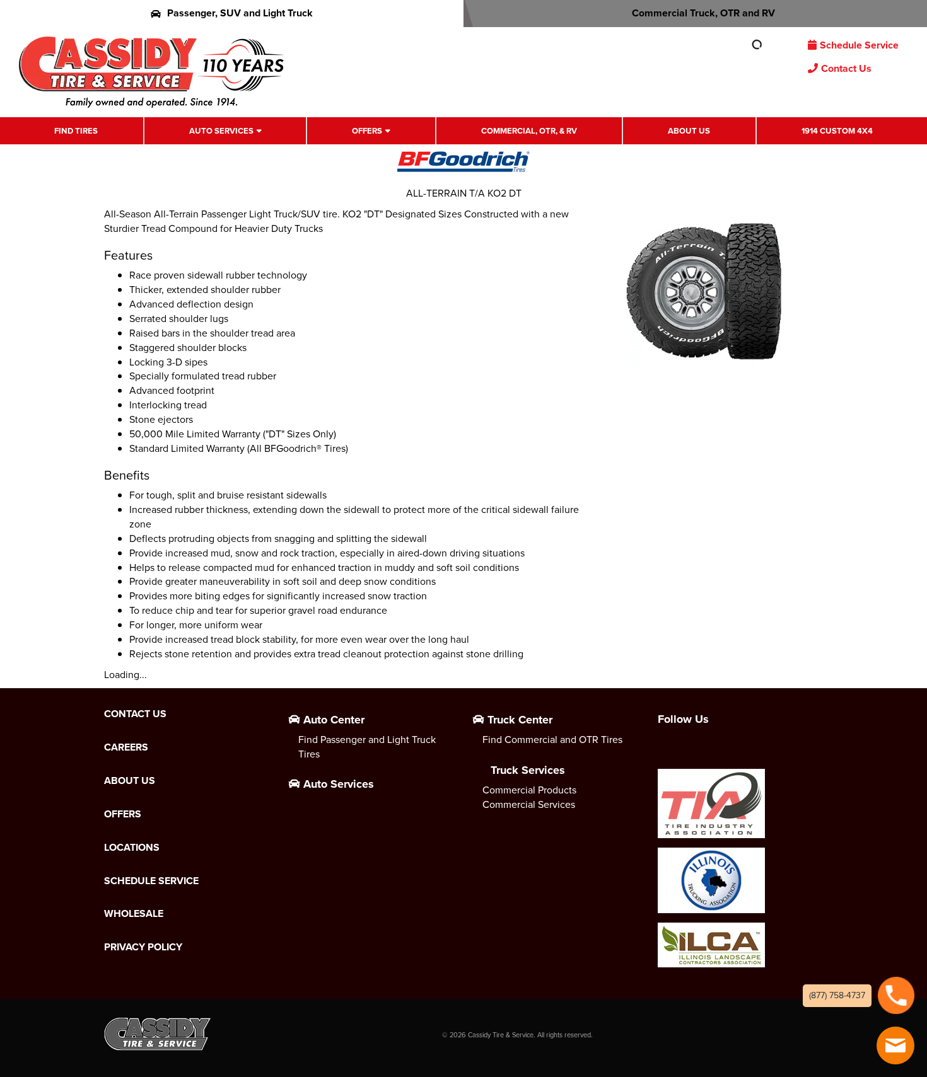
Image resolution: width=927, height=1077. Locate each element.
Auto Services (221, 131)
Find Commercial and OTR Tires (552, 739)
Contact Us (846, 68)
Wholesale (133, 914)
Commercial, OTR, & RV (529, 131)
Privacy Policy (143, 947)
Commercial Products (529, 790)
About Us (689, 131)
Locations (132, 848)
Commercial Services (528, 804)
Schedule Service (859, 45)
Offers (367, 131)
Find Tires (76, 131)
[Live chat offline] (895, 1045)
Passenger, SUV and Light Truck (240, 13)
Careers (126, 747)
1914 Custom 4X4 (837, 131)
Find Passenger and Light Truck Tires (367, 746)
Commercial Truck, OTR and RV (703, 13)
